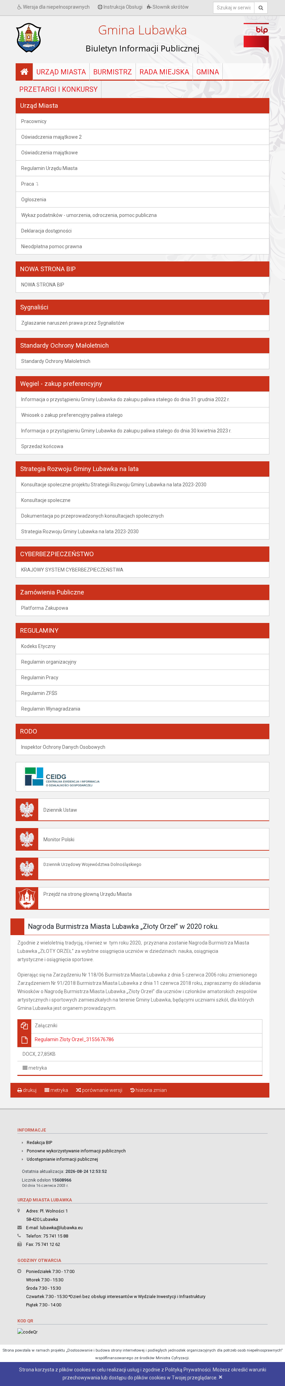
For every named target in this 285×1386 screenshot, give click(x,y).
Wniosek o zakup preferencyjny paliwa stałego (72, 415)
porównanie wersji (101, 1090)
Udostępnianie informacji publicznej (62, 1159)
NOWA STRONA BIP (42, 284)
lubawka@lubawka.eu (61, 1227)
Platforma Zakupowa (44, 608)
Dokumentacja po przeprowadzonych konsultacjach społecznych (92, 516)
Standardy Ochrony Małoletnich (55, 361)
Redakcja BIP (39, 1142)
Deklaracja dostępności (46, 231)
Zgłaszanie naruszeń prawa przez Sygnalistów (72, 323)
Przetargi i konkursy (58, 89)
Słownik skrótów (170, 7)
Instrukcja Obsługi (122, 7)
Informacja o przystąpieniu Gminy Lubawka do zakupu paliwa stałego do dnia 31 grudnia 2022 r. (125, 399)
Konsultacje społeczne (46, 500)
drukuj (29, 1090)
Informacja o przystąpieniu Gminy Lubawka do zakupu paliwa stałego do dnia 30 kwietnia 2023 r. (126, 430)
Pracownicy (34, 121)
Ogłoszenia (33, 199)
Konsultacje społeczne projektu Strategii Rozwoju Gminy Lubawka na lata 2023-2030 (113, 484)
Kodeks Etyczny (38, 646)
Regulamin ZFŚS (39, 693)
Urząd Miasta (61, 72)
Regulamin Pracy (39, 677)
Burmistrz (112, 72)
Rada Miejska (164, 72)
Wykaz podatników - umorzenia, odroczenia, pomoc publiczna (89, 215)
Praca (27, 184)
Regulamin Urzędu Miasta (49, 168)
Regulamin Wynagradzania (50, 709)
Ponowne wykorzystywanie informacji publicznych (76, 1150)
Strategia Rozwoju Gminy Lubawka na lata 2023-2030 (80, 531)
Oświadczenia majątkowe (49, 152)
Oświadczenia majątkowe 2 (51, 137)
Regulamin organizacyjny (48, 662)
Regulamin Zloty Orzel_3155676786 (74, 1039)
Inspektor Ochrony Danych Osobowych (63, 747)
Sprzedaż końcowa (42, 446)
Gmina (207, 72)
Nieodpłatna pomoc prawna (51, 246)
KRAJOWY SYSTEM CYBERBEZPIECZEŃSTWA (72, 570)
